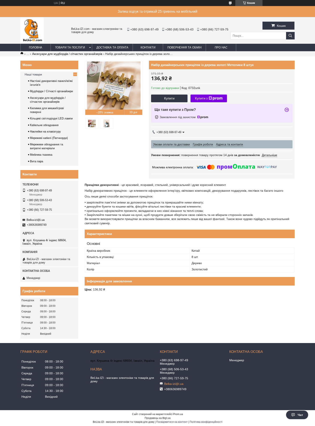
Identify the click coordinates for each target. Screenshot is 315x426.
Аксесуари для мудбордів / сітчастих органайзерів (67, 54)
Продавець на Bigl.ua (158, 418)
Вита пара (36, 161)
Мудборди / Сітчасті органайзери (51, 91)
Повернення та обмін (184, 47)
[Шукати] (290, 35)
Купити (169, 98)
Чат (300, 415)
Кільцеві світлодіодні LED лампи (51, 118)
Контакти (148, 47)
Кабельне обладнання (44, 125)
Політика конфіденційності (206, 421)
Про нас (221, 47)
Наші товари (33, 74)
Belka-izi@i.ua (36, 219)
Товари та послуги (70, 47)
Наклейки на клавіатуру (45, 131)
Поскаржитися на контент (172, 421)
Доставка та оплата (112, 47)
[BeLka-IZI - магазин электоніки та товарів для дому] (32, 42)
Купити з (201, 98)
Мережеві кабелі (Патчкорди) (49, 138)
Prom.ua (178, 414)
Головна (35, 47)
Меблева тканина (41, 154)
